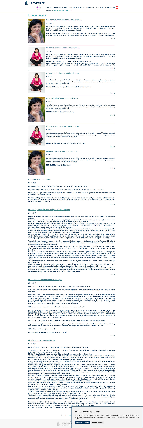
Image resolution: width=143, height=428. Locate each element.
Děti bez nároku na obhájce (39, 179)
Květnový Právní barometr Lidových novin (63, 48)
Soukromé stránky (92, 7)
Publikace (76, 7)
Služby (70, 7)
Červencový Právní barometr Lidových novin (64, 20)
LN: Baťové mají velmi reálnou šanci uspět (45, 280)
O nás (47, 7)
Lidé (65, 7)
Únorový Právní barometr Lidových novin (62, 126)
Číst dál (112, 38)
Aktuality (82, 7)
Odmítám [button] (87, 422)
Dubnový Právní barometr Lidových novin (62, 73)
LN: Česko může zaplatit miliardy (41, 340)
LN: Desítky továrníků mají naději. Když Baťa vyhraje (49, 210)
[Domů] (27, 3)
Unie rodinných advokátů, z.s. (62, 10)
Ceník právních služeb (56, 7)
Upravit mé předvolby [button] (97, 422)
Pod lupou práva (109, 7)
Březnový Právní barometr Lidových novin (63, 98)
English (117, 8)
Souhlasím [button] (79, 422)
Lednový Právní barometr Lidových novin (62, 151)
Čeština (117, 6)
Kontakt (101, 7)
